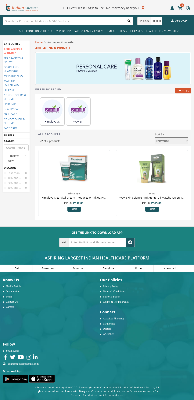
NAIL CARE (10, 114)
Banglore (108, 268)
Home (39, 42)
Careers (10, 306)
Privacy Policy (111, 286)
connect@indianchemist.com (23, 363)
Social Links (12, 350)
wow (11, 160)
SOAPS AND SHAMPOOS (11, 69)
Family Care (92, 31)
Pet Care (135, 31)
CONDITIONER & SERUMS (14, 121)
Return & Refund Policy (116, 301)
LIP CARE (9, 90)
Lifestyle (49, 31)
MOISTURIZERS (13, 76)
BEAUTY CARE (12, 109)
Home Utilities (115, 31)
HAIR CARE (10, 104)
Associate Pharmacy (113, 318)
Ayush (172, 31)
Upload (180, 20)
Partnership (109, 323)
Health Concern (28, 31)
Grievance (108, 333)
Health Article (13, 286)
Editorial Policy (111, 296)
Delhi (18, 268)
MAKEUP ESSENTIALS (11, 83)
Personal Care (70, 31)
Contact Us (12, 301)
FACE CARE (10, 128)
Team (9, 296)
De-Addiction (154, 31)
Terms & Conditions (114, 291)
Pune (138, 268)
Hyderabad (169, 268)
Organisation (13, 291)
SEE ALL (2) (183, 90)
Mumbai (78, 268)
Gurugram (48, 268)
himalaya (13, 156)
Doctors (107, 328)
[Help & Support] (187, 8)
